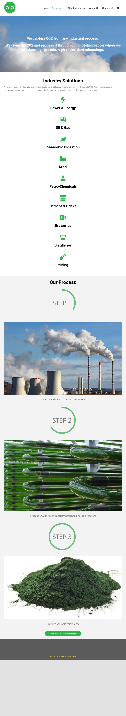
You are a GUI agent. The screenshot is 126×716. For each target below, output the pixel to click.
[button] (118, 8)
